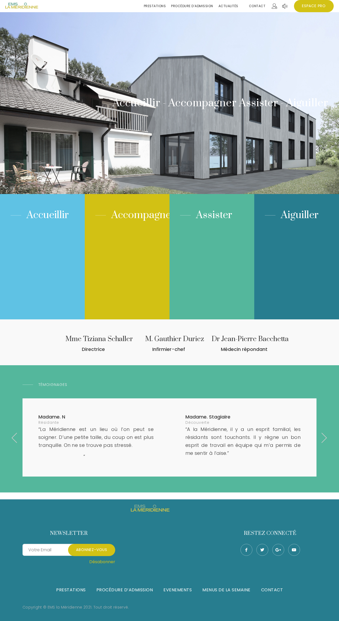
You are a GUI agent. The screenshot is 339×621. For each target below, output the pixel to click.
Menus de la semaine (226, 590)
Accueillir (47, 215)
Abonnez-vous (91, 549)
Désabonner (102, 562)
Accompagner (143, 215)
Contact (257, 6)
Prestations (71, 590)
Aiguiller (300, 215)
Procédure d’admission (124, 590)
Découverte (197, 422)
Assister (214, 215)
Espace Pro (314, 5)
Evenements (177, 590)
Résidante (48, 422)
